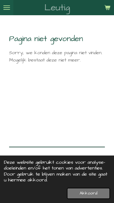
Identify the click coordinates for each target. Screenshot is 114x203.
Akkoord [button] (88, 193)
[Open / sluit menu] (6, 7)
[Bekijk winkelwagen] (107, 7)
